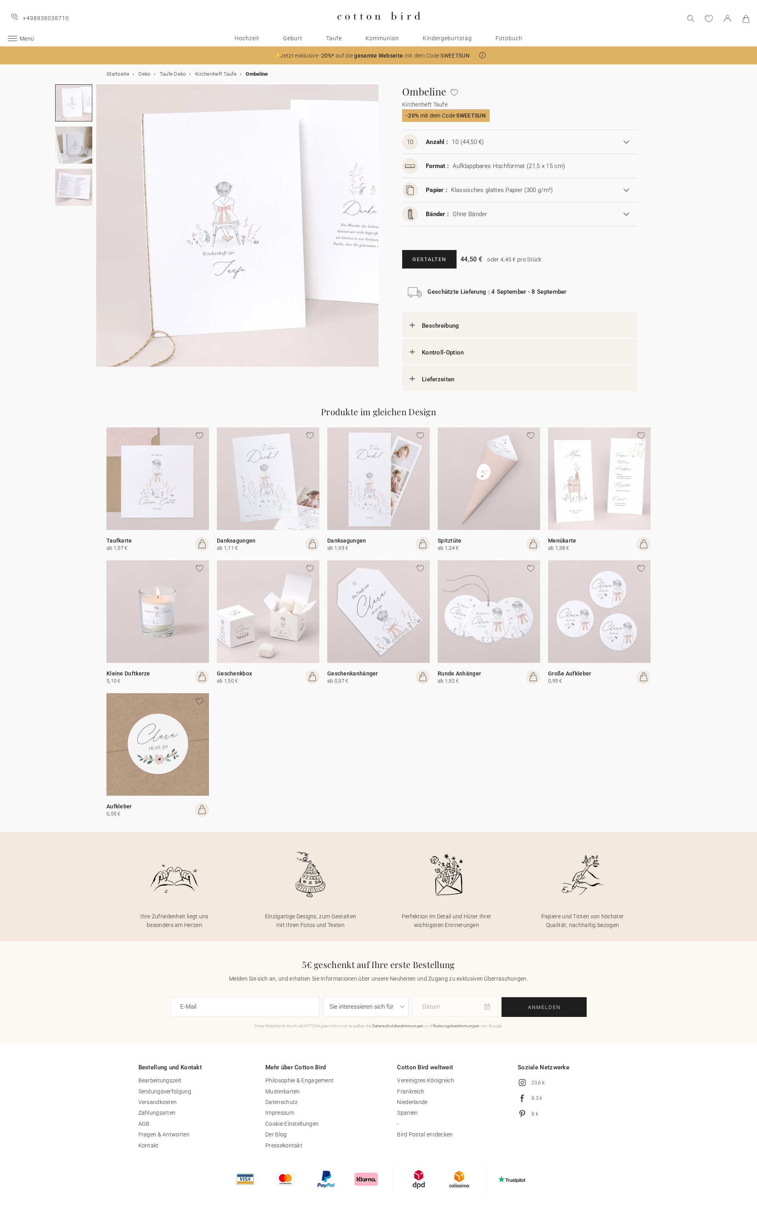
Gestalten (429, 259)
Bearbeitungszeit (160, 1080)
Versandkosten (157, 1102)
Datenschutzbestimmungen (398, 1026)
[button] (482, 55)
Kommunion (382, 38)
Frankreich (410, 1091)
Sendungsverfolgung (164, 1091)
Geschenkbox (234, 673)
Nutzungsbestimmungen (456, 1026)
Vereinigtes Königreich (425, 1080)
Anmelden (544, 1007)
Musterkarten (282, 1091)
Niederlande (412, 1102)
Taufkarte (119, 540)
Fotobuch (509, 38)
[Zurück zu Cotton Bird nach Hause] (378, 26)
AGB (144, 1124)
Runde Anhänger (459, 673)
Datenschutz (281, 1102)
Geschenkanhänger (352, 673)
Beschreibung (440, 325)
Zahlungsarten (157, 1113)
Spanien (407, 1113)
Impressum (279, 1113)
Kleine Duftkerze (128, 673)
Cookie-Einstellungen (292, 1124)
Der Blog (276, 1134)
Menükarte (562, 540)
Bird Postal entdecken (425, 1134)
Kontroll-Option (443, 352)
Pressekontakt (283, 1145)
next (101, 230)
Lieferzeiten (438, 379)
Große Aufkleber (569, 673)
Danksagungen (236, 540)
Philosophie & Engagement (299, 1080)
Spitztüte (450, 540)
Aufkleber (119, 806)
